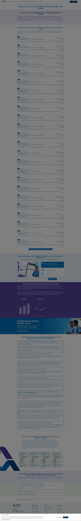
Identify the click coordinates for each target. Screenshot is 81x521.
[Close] (80, 517)
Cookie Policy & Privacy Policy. (6, 519)
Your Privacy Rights (59, 517)
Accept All (65, 517)
